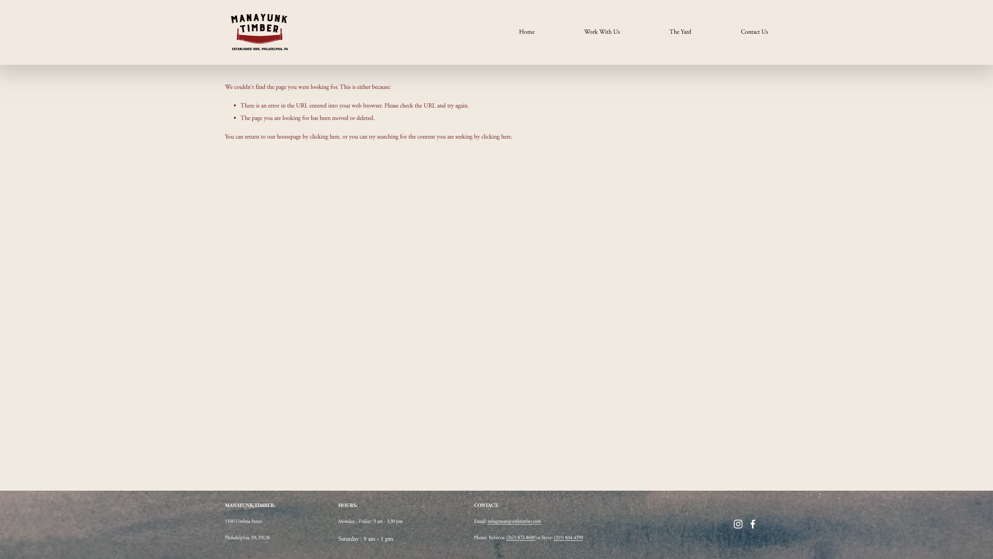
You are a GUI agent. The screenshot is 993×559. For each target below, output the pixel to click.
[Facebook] (753, 524)
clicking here (324, 137)
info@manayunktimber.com (514, 521)
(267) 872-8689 (520, 538)
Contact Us (754, 32)
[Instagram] (738, 524)
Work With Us (602, 32)
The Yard (680, 32)
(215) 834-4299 (568, 538)
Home (527, 32)
